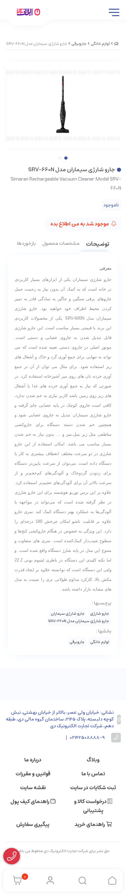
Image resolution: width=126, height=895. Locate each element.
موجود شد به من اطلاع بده (80, 223)
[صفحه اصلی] (116, 43)
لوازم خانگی (100, 43)
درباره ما (32, 759)
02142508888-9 (87, 737)
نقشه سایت (33, 787)
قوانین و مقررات (33, 773)
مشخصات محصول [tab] (60, 244)
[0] (16, 880)
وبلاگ (93, 759)
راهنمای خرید (90, 824)
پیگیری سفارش (32, 824)
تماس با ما (93, 773)
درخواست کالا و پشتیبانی (91, 806)
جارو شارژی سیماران (68, 613)
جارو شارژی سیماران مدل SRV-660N (78, 621)
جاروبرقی (79, 43)
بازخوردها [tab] (26, 244)
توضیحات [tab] (97, 244)
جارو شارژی (99, 613)
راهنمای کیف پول (30, 801)
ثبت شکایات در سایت (93, 787)
